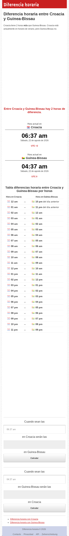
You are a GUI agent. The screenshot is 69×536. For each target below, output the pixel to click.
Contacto (17, 534)
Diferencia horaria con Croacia (24, 519)
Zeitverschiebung (49, 534)
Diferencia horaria (21, 5)
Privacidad (28, 534)
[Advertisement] (34, 67)
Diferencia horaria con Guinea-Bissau (27, 522)
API (37, 534)
